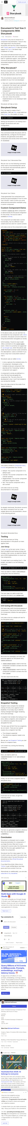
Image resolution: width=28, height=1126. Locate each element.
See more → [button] (5, 993)
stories (19, 359)
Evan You (7, 114)
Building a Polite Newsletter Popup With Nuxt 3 (14, 1040)
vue (2, 36)
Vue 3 (10, 49)
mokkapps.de (16, 20)
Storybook (4, 39)
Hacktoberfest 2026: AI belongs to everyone (11, 1073)
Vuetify (6, 47)
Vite (15, 112)
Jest (7, 549)
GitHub (10, 216)
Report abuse (19, 942)
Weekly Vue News (7, 1046)
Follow (14, 1006)
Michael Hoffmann (10, 17)
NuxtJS (13, 47)
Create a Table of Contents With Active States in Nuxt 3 (13, 1033)
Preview (14, 927)
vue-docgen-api (7, 348)
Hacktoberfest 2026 (6, 1081)
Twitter (3, 866)
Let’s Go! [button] (5, 1123)
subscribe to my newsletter (9, 873)
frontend (15, 36)
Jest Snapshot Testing (15, 740)
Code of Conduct (10, 942)
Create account (22, 2)
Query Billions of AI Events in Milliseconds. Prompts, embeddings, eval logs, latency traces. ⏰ (13, 969)
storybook (8, 36)
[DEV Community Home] (6, 2)
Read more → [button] (6, 911)
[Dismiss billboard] (26, 1092)
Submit (6, 927)
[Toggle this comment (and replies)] (2, 936)
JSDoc (25, 335)
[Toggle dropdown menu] (26, 878)
